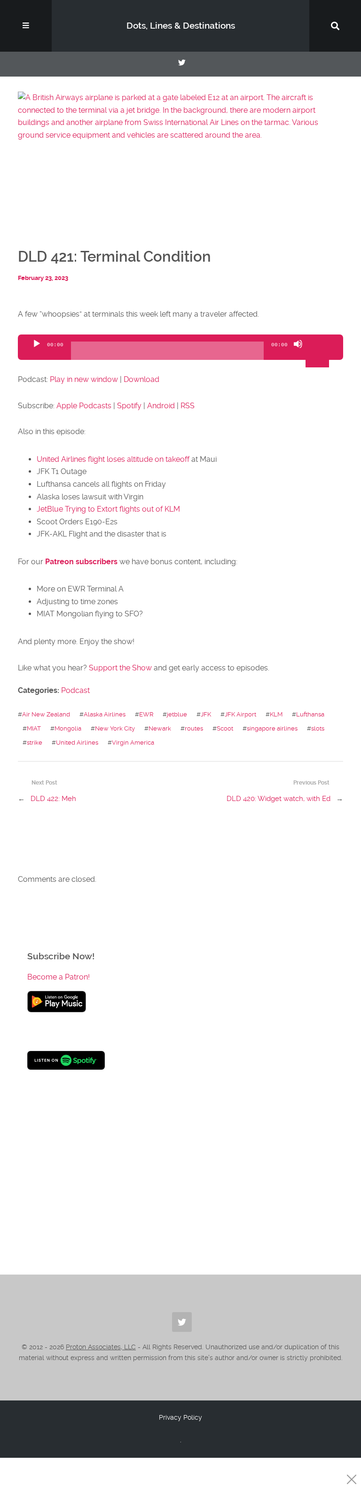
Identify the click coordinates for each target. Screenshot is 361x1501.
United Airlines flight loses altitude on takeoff (113, 459)
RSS (187, 405)
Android (161, 405)
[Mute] (298, 352)
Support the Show (120, 667)
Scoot (225, 728)
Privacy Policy (180, 1417)
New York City (115, 728)
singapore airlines (272, 728)
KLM (276, 714)
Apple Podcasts (83, 405)
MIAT (34, 728)
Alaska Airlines (105, 714)
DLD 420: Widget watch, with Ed (278, 798)
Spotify (129, 405)
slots (317, 728)
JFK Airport (240, 714)
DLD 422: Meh (53, 798)
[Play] (36, 352)
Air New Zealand (46, 714)
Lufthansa (310, 714)
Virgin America (133, 742)
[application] (180, 347)
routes (194, 728)
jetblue (177, 714)
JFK (206, 714)
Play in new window (84, 379)
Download (141, 379)
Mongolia (68, 728)
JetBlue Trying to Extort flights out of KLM (108, 509)
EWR (146, 714)
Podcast (75, 690)
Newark (160, 728)
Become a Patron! (58, 976)
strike (34, 742)
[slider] (319, 342)
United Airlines (77, 742)
